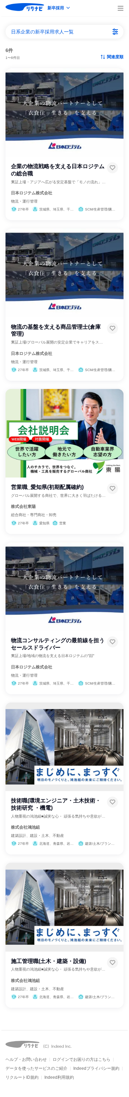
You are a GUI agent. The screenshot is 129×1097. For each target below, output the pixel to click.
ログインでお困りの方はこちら (81, 1059)
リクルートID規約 (22, 1077)
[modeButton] (59, 8)
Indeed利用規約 (59, 1077)
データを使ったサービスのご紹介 (36, 1068)
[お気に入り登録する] (112, 167)
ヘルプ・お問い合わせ (26, 1059)
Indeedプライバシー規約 (96, 1068)
